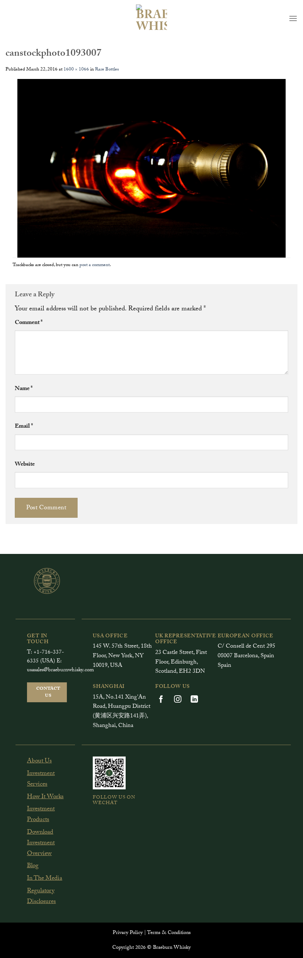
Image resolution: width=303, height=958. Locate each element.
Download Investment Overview (41, 843)
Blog (32, 866)
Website (25, 465)
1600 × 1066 (76, 70)
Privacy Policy (128, 933)
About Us (39, 761)
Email (24, 427)
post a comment (94, 265)
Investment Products (41, 815)
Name (24, 389)
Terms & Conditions (169, 933)
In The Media (44, 878)
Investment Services (41, 779)
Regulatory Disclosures (41, 896)
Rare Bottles (107, 70)
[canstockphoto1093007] (151, 169)
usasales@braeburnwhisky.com (60, 670)
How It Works (45, 797)
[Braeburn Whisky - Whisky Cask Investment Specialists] (151, 18)
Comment (28, 323)
